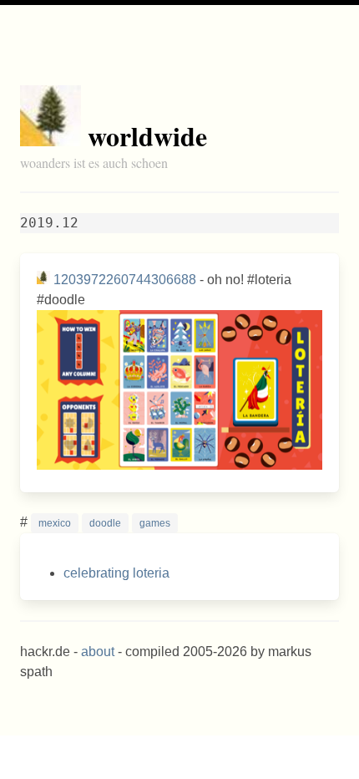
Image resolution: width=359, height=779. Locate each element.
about (97, 651)
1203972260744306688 (124, 279)
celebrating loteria (116, 573)
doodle (105, 523)
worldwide (147, 135)
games (154, 523)
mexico (54, 523)
